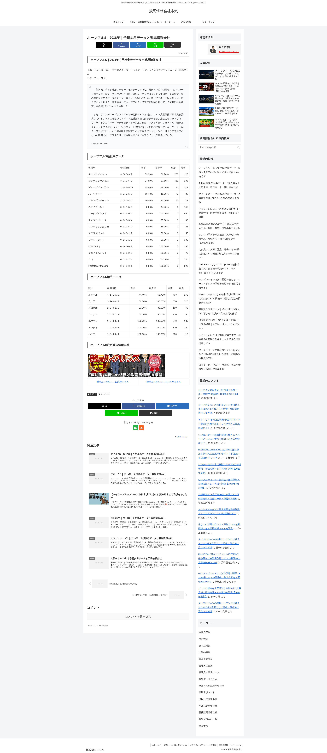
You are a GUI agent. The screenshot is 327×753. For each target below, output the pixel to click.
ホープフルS (105, 394)
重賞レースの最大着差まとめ (175, 745)
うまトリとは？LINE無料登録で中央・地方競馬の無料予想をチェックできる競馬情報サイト (220, 339)
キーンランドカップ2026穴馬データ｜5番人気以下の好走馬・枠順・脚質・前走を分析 (219, 172)
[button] (172, 45)
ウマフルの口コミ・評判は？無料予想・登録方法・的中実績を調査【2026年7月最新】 (219, 213)
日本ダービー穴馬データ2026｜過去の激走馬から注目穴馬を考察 (220, 367)
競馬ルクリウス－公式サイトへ (113, 381)
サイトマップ (236, 745)
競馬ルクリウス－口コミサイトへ (164, 381)
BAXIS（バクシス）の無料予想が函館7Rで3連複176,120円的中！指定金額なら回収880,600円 (220, 298)
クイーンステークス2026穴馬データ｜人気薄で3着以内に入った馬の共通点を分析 (220, 198)
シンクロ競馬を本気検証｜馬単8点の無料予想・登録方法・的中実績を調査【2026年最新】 (219, 238)
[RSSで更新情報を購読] (141, 427)
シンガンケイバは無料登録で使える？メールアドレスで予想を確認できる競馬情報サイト (219, 283)
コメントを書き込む (138, 616)
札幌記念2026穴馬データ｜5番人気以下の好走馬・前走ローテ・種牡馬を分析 (219, 185)
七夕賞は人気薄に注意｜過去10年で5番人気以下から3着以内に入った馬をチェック (219, 253)
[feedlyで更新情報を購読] (135, 427)
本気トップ (156, 745)
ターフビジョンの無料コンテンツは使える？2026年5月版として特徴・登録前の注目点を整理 (219, 354)
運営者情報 (223, 745)
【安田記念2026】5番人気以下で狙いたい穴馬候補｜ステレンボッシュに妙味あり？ (219, 324)
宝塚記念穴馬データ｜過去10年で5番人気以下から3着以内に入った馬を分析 (219, 311)
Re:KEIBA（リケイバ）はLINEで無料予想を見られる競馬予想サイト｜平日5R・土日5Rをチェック (219, 268)
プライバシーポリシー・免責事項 (202, 745)
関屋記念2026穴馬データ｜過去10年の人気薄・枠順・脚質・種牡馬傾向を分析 (219, 225)
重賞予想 (93, 394)
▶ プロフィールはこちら (229, 52)
